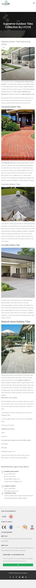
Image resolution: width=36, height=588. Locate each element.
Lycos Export (23, 573)
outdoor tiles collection (15, 84)
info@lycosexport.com (12, 491)
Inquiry (3, 432)
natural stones (16, 385)
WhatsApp (4, 447)
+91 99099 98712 (10, 474)
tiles (31, 226)
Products (11, 425)
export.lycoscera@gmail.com (14, 481)
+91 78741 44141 (10, 476)
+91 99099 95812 (10, 488)
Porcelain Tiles (5, 300)
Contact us (4, 436)
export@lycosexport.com (13, 479)
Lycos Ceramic (12, 397)
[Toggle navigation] (34, 3)
